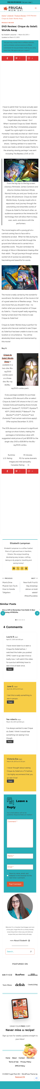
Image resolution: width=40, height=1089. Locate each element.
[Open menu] (36, 8)
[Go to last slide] (3, 613)
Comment (12, 821)
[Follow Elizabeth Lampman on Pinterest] (26, 568)
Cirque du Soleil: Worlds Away (7, 358)
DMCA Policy (20, 1066)
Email (11, 867)
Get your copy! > (20, 2)
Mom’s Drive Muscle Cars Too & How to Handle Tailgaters (9, 585)
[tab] (15, 619)
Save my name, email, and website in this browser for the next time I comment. (20, 875)
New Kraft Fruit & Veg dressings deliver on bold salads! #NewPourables (30, 587)
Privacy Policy (26, 1062)
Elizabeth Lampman (10, 35)
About (14, 1058)
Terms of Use (13, 1062)
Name (11, 856)
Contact (22, 1058)
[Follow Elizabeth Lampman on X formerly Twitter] (18, 568)
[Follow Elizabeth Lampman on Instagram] (22, 568)
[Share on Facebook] (7, 58)
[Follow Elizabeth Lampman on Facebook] (14, 568)
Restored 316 (20, 1077)
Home (8, 1058)
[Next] (37, 613)
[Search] (31, 951)
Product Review (8, 22)
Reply (10, 669)
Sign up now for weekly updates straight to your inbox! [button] (20, 1037)
